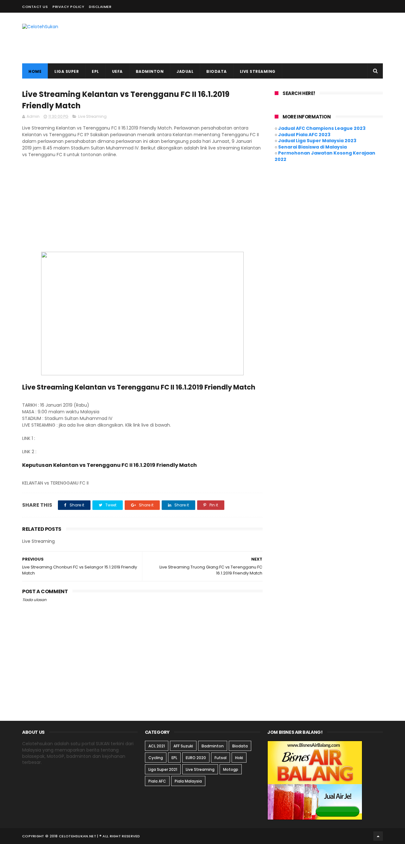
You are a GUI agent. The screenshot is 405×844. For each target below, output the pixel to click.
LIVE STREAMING (258, 71)
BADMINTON (150, 71)
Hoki (239, 757)
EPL (95, 71)
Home (34, 71)
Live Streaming (92, 116)
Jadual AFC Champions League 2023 (321, 128)
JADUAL (185, 71)
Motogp (230, 769)
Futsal (221, 757)
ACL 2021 (156, 746)
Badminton (213, 746)
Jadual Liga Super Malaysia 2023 (317, 140)
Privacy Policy (68, 6)
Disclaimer (100, 6)
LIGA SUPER (66, 71)
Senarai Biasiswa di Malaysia (312, 147)
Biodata (240, 746)
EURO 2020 (196, 757)
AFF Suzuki (183, 746)
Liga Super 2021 (162, 769)
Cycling (155, 757)
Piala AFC (157, 781)
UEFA (117, 71)
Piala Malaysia (188, 781)
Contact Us (35, 6)
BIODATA (216, 71)
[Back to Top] (378, 836)
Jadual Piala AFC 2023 (304, 134)
